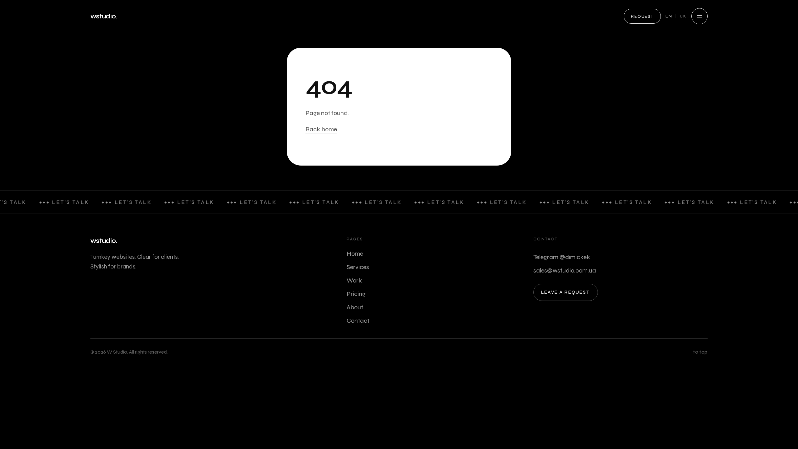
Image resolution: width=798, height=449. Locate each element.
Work (354, 280)
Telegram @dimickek (561, 257)
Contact (358, 321)
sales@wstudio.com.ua (564, 270)
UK (683, 16)
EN (669, 16)
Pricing (356, 294)
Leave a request (565, 292)
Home (355, 254)
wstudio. (103, 16)
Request (642, 16)
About (355, 307)
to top (700, 352)
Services (358, 267)
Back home (321, 129)
